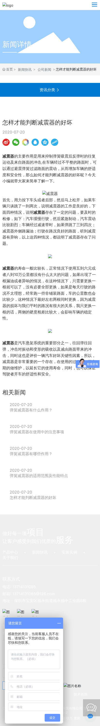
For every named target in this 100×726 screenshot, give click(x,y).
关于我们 (10, 557)
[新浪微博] (6, 142)
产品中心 (10, 552)
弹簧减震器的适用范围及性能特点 (39, 475)
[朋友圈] (25, 142)
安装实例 (69, 552)
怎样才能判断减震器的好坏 (33, 497)
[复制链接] (54, 142)
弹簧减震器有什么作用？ (31, 409)
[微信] (15, 142)
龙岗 (77, 718)
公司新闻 (44, 69)
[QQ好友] (35, 142)
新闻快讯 (25, 69)
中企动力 (66, 718)
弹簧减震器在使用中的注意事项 (37, 431)
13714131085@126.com (33, 593)
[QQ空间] (45, 142)
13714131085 (24, 586)
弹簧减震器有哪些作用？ (31, 453)
